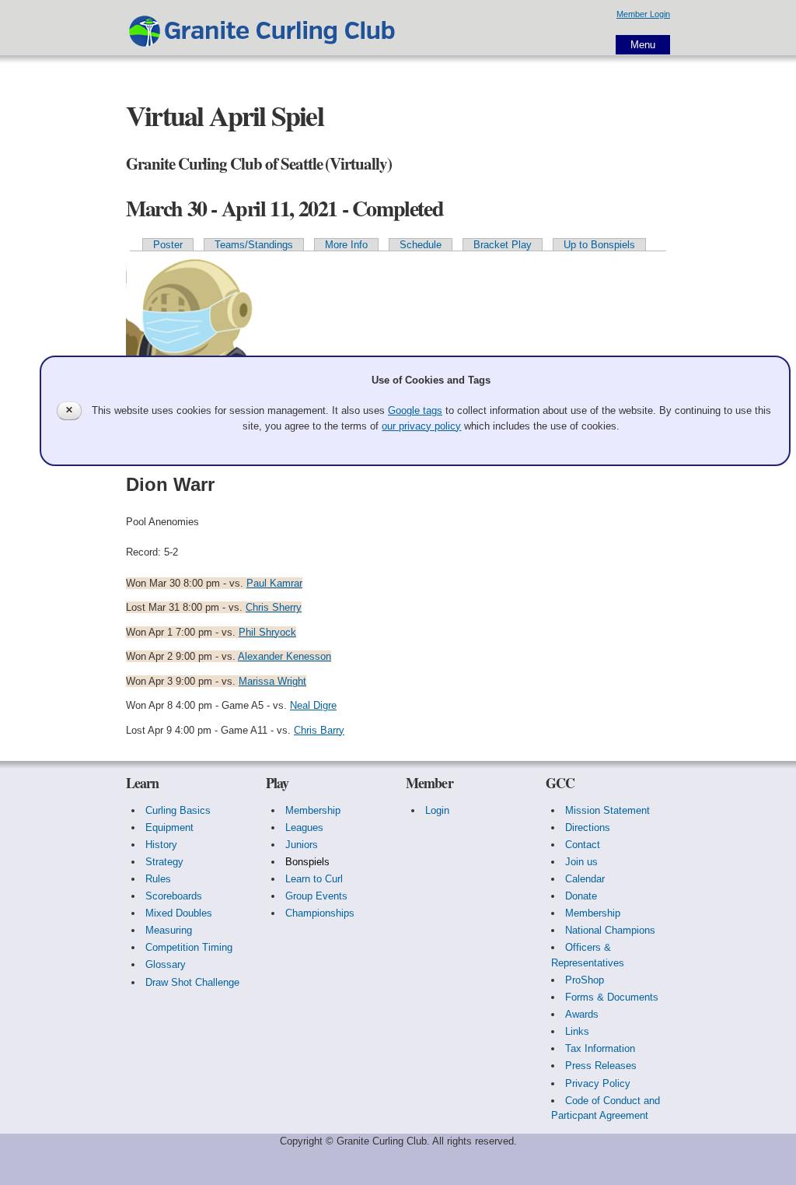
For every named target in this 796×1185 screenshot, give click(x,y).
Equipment (169, 827)
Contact (582, 844)
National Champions (610, 930)
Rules (158, 879)
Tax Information (600, 1048)
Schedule (421, 245)
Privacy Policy (597, 1083)
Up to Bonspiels (599, 245)
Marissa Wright (272, 681)
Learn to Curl (314, 879)
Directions (587, 827)
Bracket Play (502, 245)
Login (437, 810)
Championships (319, 913)
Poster (168, 245)
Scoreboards (173, 896)
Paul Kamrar (274, 583)
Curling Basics (178, 810)
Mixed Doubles (178, 913)
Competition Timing (188, 947)
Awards (582, 1014)
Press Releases (601, 1065)
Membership (312, 810)
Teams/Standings (254, 245)
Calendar (585, 879)
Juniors (301, 844)
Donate (581, 896)
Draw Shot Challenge (192, 982)
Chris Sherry (274, 607)
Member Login (643, 14)
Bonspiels (307, 862)
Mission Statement (607, 810)
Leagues (304, 827)
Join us (581, 862)
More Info (346, 245)
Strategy (164, 862)
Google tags (415, 410)
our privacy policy (421, 426)
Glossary (165, 964)
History (161, 844)
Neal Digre (313, 705)
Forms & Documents (611, 997)
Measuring (168, 930)
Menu (642, 45)
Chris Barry (319, 730)
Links (577, 1031)
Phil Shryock (267, 632)
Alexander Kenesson (284, 656)
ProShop (584, 980)
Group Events (316, 896)
